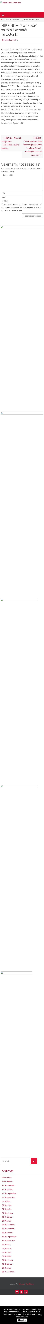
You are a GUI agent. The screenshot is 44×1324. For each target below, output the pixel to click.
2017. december (8, 1271)
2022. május (6, 1177)
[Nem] (41, 1315)
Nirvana (21, 1283)
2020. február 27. (11, 40)
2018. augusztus (8, 1240)
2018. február (7, 1263)
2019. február (7, 1216)
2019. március (7, 1212)
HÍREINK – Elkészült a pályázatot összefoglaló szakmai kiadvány (11, 142)
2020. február (7, 1181)
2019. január (6, 1220)
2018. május (6, 1252)
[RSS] (25, 1291)
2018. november (8, 1228)
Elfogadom (22, 1320)
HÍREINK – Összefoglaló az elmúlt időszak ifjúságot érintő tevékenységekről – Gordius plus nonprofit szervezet (32, 145)
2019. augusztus (8, 1197)
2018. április (6, 1256)
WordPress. (30, 1283)
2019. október (7, 1189)
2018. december (8, 1224)
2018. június (6, 1248)
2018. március (7, 1259)
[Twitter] (21, 1291)
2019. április (6, 1208)
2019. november (8, 1185)
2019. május (6, 1205)
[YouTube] (17, 1291)
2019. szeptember (9, 1193)
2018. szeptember (9, 1236)
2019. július (6, 1201)
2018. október (7, 1232)
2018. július (6, 1244)
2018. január (6, 1267)
